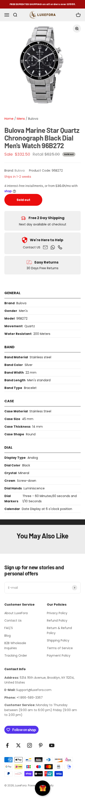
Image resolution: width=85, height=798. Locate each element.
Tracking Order (15, 655)
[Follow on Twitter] (18, 745)
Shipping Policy (58, 640)
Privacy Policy (57, 613)
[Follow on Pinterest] (41, 745)
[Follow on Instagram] (29, 745)
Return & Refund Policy (59, 630)
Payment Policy (58, 655)
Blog (7, 635)
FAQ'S (8, 628)
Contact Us (13, 620)
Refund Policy (57, 620)
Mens (20, 118)
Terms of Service (60, 648)
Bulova (33, 118)
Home (9, 118)
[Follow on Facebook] (7, 745)
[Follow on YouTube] (52, 745)
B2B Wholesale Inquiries (15, 645)
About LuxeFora (16, 613)
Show (42, 788)
